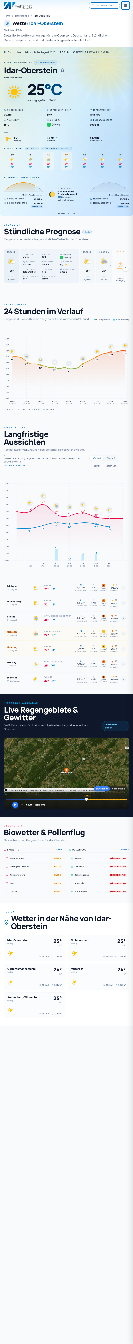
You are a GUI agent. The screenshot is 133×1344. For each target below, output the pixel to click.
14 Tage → (31, 148)
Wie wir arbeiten (13, 465)
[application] (66, 366)
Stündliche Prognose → (56, 148)
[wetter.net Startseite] (18, 5)
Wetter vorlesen (47, 62)
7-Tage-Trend (13, 148)
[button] (11, 266)
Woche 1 (97, 458)
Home (7, 15)
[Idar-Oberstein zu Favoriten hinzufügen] (62, 70)
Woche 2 (111, 458)
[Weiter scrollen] (125, 267)
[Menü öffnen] (125, 5)
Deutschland (22, 15)
